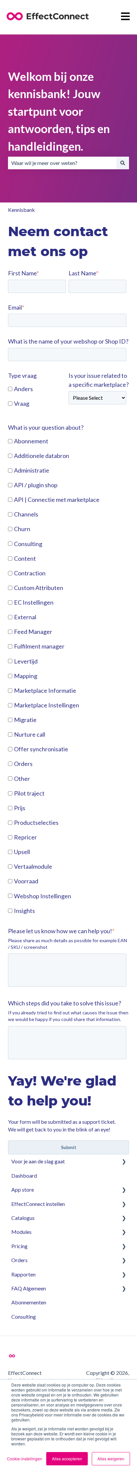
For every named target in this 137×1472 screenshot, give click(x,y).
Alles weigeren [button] (110, 1458)
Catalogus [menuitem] (23, 1218)
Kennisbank (21, 210)
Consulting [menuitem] (23, 1316)
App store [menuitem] (22, 1189)
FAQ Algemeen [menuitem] (28, 1288)
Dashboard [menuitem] (24, 1175)
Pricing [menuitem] (19, 1246)
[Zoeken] (122, 163)
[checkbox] (37, 396)
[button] (123, 1162)
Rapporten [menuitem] (23, 1274)
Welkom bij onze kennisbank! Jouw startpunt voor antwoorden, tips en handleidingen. (59, 111)
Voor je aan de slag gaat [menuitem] (38, 1161)
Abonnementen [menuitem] (28, 1302)
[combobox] (62, 163)
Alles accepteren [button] (67, 1458)
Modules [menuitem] (21, 1232)
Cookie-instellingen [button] (24, 1458)
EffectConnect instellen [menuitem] (38, 1204)
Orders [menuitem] (19, 1260)
